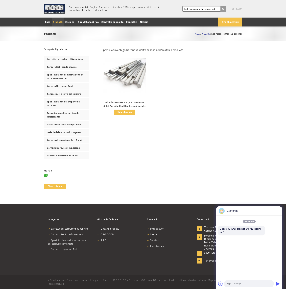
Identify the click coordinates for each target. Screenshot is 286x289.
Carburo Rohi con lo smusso (62, 66)
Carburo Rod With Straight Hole (64, 124)
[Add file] (220, 283)
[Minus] (278, 211)
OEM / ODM (107, 234)
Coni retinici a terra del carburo (64, 93)
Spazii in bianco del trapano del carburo (63, 103)
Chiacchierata (124, 112)
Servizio (154, 240)
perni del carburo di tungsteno (63, 147)
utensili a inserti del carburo (62, 155)
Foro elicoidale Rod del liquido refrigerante (63, 115)
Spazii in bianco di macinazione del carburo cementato (65, 76)
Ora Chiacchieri (230, 22)
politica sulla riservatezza (192, 280)
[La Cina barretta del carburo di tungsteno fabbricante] (54, 9)
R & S (103, 240)
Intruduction (157, 228)
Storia (153, 234)
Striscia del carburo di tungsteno (64, 132)
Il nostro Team (158, 246)
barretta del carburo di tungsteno (65, 59)
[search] (223, 9)
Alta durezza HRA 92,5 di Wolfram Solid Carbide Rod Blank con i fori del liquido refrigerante (124, 106)
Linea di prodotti (109, 228)
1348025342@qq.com (214, 260)
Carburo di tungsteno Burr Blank (64, 140)
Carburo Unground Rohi (60, 86)
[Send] (277, 283)
